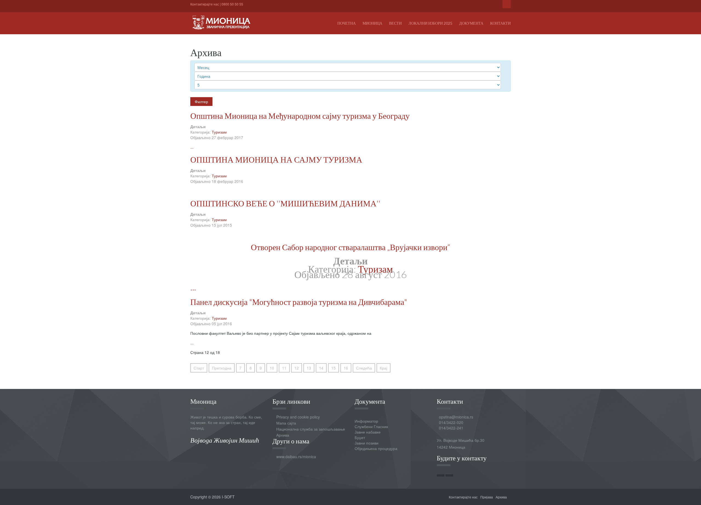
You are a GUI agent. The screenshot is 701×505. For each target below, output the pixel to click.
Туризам (219, 132)
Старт (199, 368)
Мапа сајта (286, 423)
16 (346, 368)
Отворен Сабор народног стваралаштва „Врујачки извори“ (350, 247)
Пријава (486, 497)
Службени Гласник (371, 426)
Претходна (221, 368)
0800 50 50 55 (232, 4)
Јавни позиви (366, 443)
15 (333, 368)
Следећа (364, 368)
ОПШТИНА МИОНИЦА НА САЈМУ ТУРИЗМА (276, 159)
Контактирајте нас (204, 4)
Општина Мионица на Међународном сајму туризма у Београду (300, 115)
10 (272, 368)
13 (309, 368)
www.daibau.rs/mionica (296, 456)
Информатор (366, 421)
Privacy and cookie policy (298, 417)
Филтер (201, 101)
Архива (282, 435)
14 (321, 368)
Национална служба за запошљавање (310, 429)
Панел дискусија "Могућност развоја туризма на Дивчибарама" (298, 302)
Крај (383, 368)
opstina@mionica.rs (456, 417)
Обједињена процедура (376, 448)
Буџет (360, 437)
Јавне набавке (368, 432)
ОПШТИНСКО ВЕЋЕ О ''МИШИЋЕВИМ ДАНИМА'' (285, 203)
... (192, 147)
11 (284, 368)
